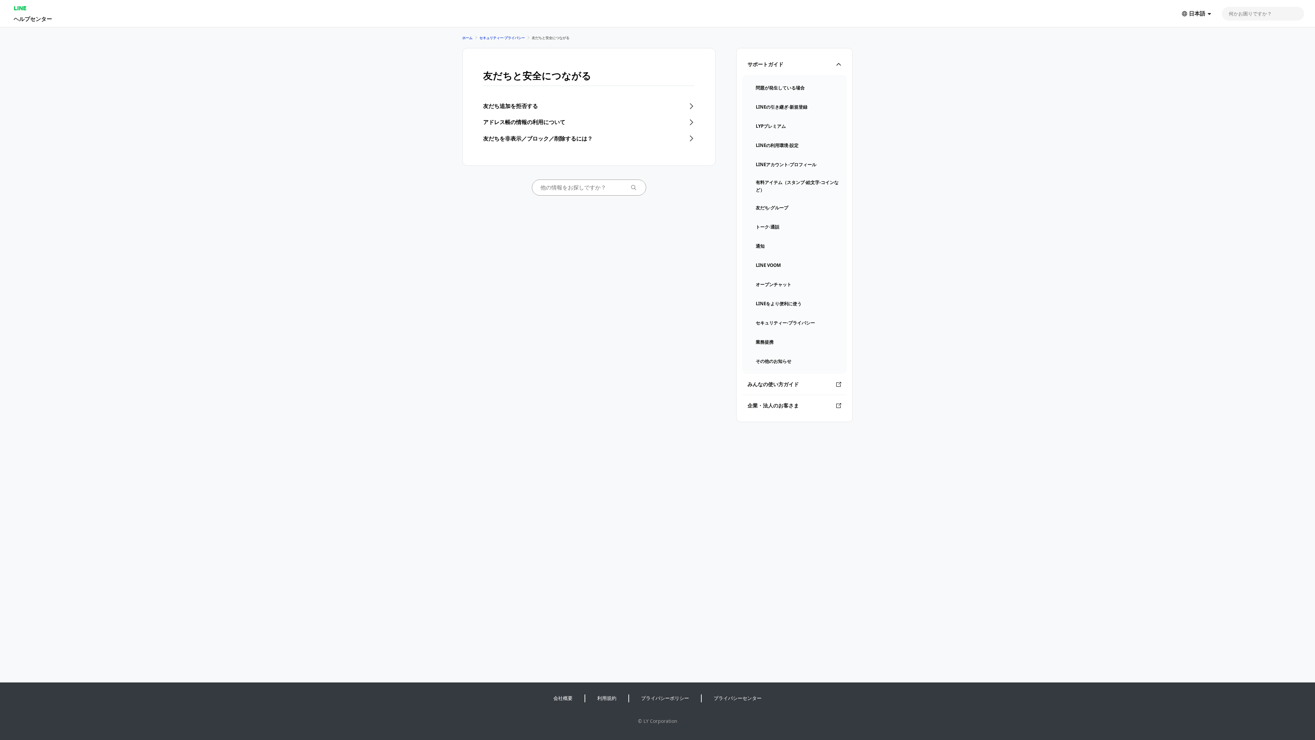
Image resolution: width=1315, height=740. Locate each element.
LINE (20, 8)
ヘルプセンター (33, 18)
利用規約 (606, 698)
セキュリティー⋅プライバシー (502, 37)
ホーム (467, 37)
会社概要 (563, 698)
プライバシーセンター (738, 698)
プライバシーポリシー (665, 698)
